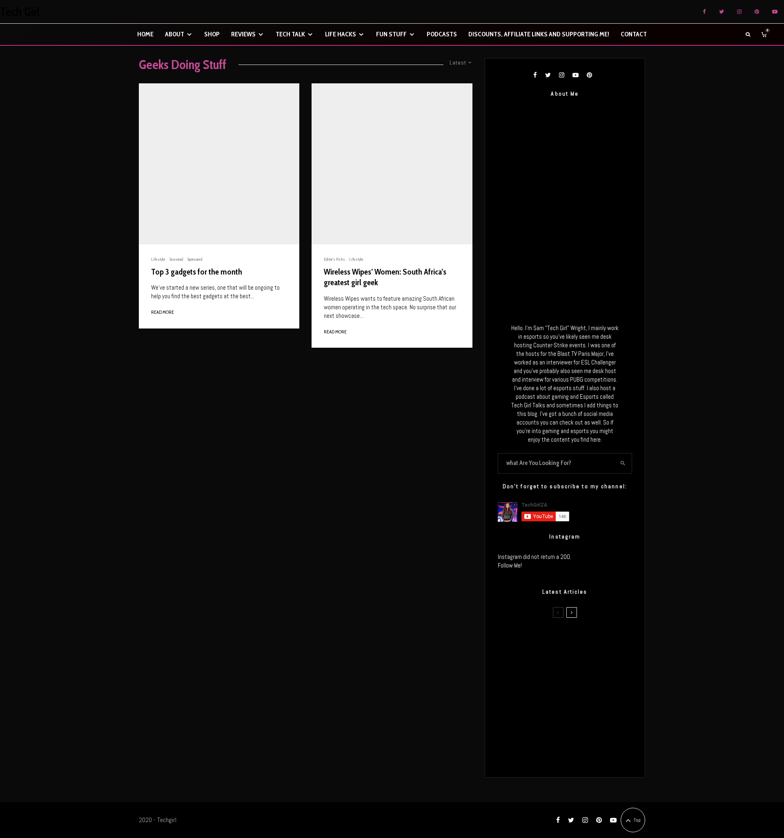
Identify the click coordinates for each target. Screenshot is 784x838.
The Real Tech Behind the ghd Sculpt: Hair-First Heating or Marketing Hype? (580, 639)
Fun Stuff (391, 34)
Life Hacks (340, 34)
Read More (162, 312)
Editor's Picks (334, 259)
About (174, 34)
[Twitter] (722, 11)
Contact (634, 34)
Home (145, 34)
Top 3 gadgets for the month (196, 272)
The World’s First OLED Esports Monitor (581, 756)
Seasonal (176, 259)
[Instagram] (739, 11)
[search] (623, 463)
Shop (212, 34)
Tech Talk (290, 34)
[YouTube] (775, 11)
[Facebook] (704, 11)
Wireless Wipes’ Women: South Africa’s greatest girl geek (385, 277)
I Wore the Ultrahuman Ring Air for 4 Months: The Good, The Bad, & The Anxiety (577, 678)
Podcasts (442, 34)
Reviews (243, 34)
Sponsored (194, 259)
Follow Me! (510, 565)
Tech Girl (20, 12)
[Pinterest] (757, 11)
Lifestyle (158, 259)
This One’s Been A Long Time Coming (579, 717)
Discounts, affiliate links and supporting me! (538, 34)
